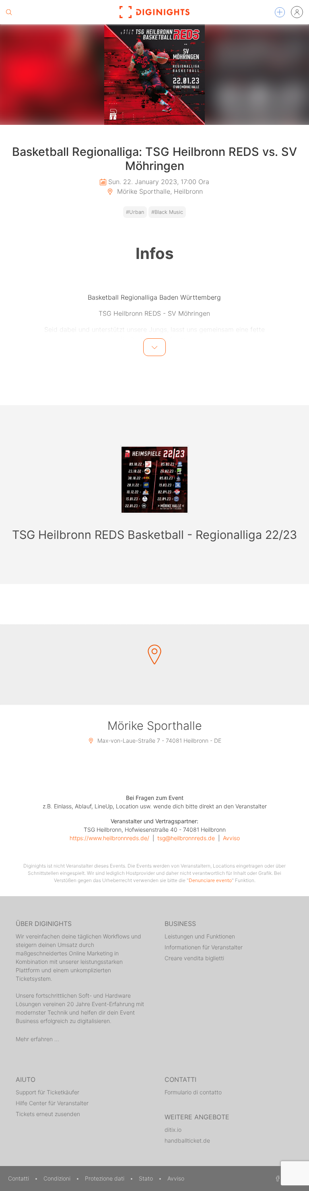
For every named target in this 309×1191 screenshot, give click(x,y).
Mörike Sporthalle (154, 726)
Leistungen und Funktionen (200, 936)
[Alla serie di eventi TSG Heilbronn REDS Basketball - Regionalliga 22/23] (154, 480)
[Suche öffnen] (9, 12)
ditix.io (173, 1129)
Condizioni (57, 1178)
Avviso (231, 838)
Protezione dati (105, 1178)
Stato (146, 1178)
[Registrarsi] (297, 12)
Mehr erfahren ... (37, 1039)
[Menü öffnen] (280, 12)
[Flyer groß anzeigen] (154, 74)
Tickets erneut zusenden (48, 1113)
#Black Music (167, 212)
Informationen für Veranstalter (204, 947)
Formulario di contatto (193, 1092)
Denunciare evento (210, 880)
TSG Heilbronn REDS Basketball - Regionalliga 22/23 (154, 535)
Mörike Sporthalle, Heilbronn (159, 191)
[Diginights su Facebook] (276, 1178)
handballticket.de (187, 1140)
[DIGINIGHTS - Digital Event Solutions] (154, 12)
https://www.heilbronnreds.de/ (109, 838)
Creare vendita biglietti (194, 958)
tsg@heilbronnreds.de (186, 838)
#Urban (135, 212)
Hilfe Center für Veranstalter (52, 1103)
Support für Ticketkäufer (47, 1092)
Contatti (19, 1178)
